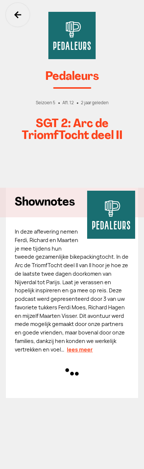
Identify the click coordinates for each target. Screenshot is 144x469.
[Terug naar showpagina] (72, 35)
